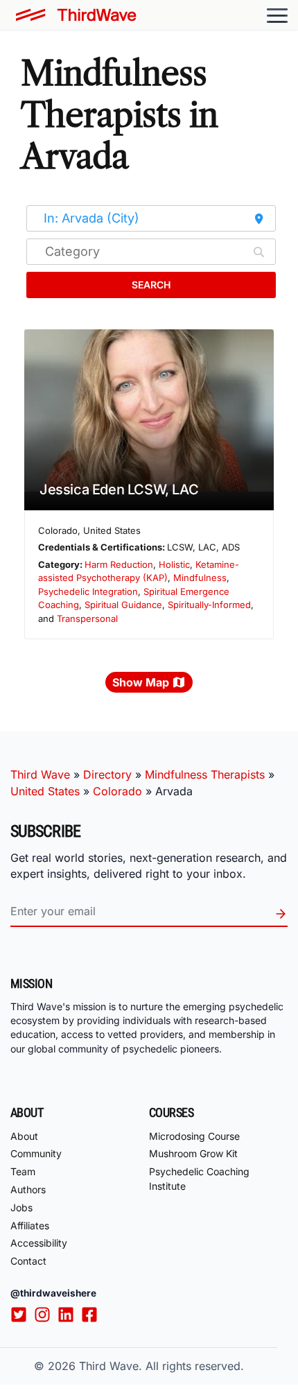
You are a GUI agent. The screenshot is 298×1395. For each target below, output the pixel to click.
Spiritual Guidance (123, 604)
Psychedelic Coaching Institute (199, 1179)
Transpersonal (87, 618)
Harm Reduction (119, 564)
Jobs (21, 1207)
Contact (28, 1261)
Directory (107, 774)
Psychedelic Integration (88, 591)
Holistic (174, 564)
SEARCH (151, 285)
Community (36, 1153)
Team (22, 1171)
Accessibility (38, 1243)
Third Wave (40, 774)
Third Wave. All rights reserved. (161, 1366)
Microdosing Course (194, 1136)
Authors (28, 1189)
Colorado (117, 791)
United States (45, 791)
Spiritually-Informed (209, 604)
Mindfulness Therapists (205, 774)
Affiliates (29, 1225)
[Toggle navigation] (277, 15)
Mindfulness (200, 577)
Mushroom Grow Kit (193, 1153)
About (24, 1136)
